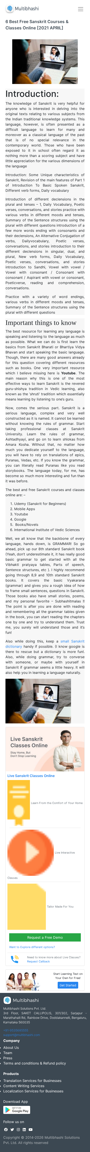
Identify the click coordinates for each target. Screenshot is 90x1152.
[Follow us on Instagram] (18, 1129)
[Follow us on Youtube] (30, 1129)
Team (7, 1053)
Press (7, 1058)
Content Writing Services (23, 1086)
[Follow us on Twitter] (12, 1129)
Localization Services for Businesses (33, 1091)
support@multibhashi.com (21, 1035)
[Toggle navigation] (81, 9)
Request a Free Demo (45, 937)
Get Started (68, 985)
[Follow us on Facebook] (6, 1129)
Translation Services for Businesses (32, 1080)
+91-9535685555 (15, 1030)
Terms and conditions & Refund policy (34, 1063)
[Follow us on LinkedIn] (24, 1129)
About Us (11, 1047)
